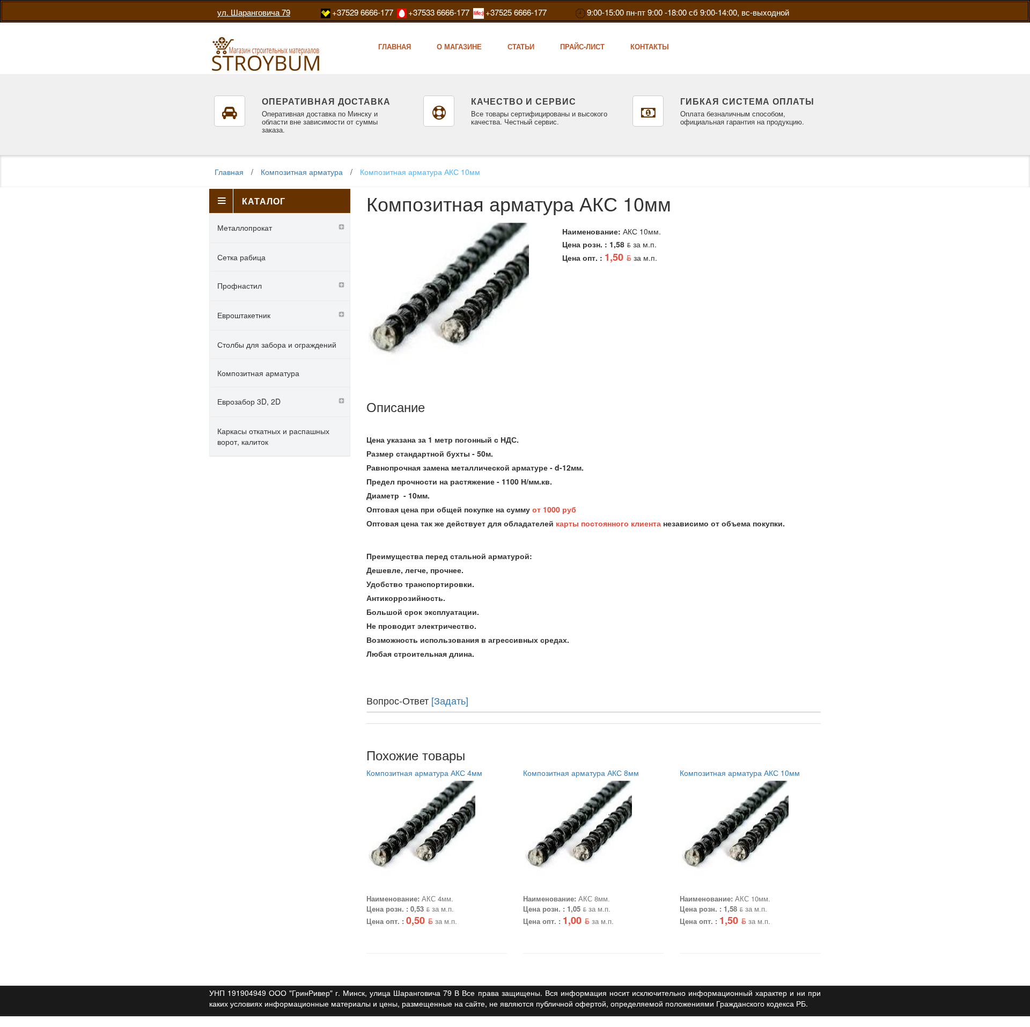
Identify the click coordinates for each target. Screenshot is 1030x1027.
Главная (394, 46)
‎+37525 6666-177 (516, 12)
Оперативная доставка (326, 101)
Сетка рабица (241, 257)
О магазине (459, 46)
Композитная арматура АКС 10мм (420, 171)
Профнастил (239, 285)
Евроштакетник (243, 315)
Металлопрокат (244, 227)
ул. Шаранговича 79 (253, 12)
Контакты (649, 46)
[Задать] (449, 700)
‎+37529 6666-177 (362, 12)
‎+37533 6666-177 (438, 12)
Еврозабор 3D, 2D (249, 401)
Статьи (520, 46)
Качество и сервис (523, 101)
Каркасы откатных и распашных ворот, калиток (273, 436)
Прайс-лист (582, 46)
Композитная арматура (302, 171)
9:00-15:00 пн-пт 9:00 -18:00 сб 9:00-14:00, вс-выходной (688, 12)
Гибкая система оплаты (747, 101)
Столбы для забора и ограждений (276, 344)
